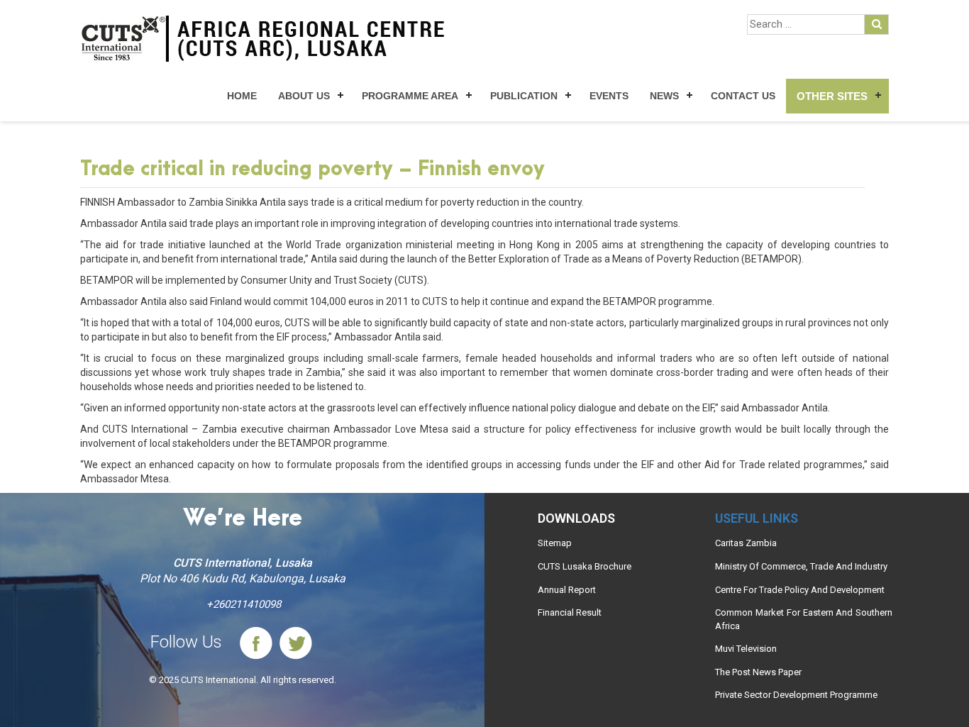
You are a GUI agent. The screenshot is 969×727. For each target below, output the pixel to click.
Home (242, 95)
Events (609, 95)
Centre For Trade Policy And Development (800, 589)
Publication (524, 95)
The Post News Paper (758, 672)
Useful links (756, 518)
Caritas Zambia (746, 543)
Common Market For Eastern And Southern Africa (803, 619)
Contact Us (743, 95)
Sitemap (555, 543)
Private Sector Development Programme (796, 694)
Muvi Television (746, 648)
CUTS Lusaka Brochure (584, 566)
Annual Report (567, 589)
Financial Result (570, 612)
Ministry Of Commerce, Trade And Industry (801, 566)
